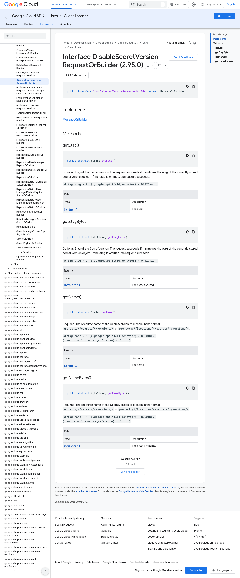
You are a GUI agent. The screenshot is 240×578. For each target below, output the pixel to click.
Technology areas (61, 4)
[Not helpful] (195, 43)
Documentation (82, 42)
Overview (10, 24)
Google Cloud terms (114, 562)
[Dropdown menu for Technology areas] (77, 4)
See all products (64, 524)
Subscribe (196, 570)
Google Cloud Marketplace (70, 536)
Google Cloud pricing (67, 530)
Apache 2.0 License (86, 491)
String (69, 209)
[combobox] (147, 4)
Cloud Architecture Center (163, 542)
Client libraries (76, 16)
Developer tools (104, 42)
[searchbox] (25, 36)
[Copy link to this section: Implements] (90, 110)
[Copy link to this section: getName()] (85, 297)
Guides (28, 24)
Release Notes (109, 536)
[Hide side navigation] (45, 571)
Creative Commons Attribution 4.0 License (156, 487)
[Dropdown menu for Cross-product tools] (116, 4)
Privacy (79, 562)
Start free (224, 16)
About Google (63, 562)
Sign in (231, 4)
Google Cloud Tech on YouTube (212, 548)
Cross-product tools (98, 4)
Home (66, 42)
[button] (24, 264)
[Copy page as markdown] (159, 65)
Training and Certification (162, 548)
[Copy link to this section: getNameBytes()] (95, 378)
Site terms (93, 562)
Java (54, 16)
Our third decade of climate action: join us (154, 562)
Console (180, 4)
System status (109, 542)
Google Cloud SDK (28, 16)
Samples (65, 24)
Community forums (112, 524)
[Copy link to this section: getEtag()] (82, 145)
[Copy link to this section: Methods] (86, 134)
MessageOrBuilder (75, 119)
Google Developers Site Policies (136, 491)
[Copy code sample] (193, 86)
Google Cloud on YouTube (209, 542)
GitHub (151, 524)
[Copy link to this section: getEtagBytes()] (92, 222)
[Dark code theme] (187, 86)
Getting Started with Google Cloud (168, 530)
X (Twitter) (200, 536)
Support (106, 530)
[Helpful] (189, 43)
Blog (196, 524)
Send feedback (183, 57)
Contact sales (63, 542)
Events (198, 530)
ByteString (72, 285)
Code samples (156, 536)
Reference (47, 24)
